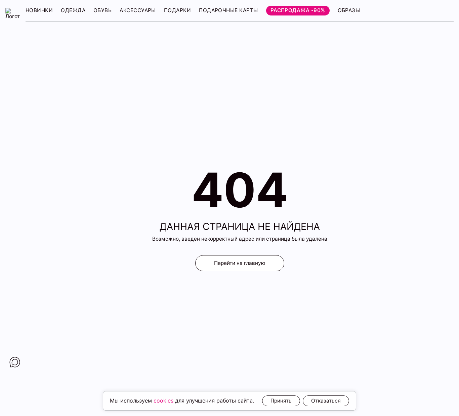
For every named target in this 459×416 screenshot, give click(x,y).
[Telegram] (14, 381)
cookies (163, 400)
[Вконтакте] (14, 362)
